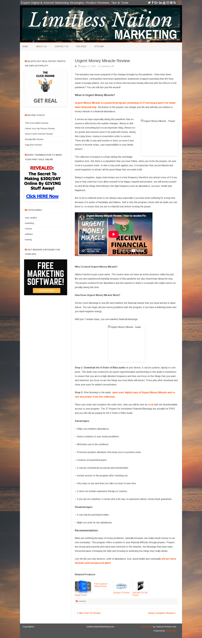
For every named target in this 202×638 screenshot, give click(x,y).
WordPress (170, 631)
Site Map (99, 46)
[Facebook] (152, 2)
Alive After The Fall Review (139, 594)
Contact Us (61, 46)
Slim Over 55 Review (89, 613)
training (28, 239)
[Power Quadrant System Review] (102, 581)
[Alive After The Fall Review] (140, 586)
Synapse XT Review (121, 593)
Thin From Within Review (36, 123)
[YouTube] (164, 2)
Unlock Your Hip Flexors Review (40, 128)
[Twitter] (149, 2)
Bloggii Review (81, 595)
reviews (82, 601)
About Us (41, 46)
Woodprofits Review (34, 139)
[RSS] (174, 2)
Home (25, 46)
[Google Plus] (156, 2)
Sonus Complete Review (161, 613)
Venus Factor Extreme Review (39, 134)
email (150, 404)
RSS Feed (81, 46)
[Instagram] (167, 2)
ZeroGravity (146, 626)
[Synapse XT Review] (121, 586)
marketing (29, 223)
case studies (31, 218)
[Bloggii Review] (83, 587)
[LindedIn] (160, 2)
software (29, 234)
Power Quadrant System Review (100, 585)
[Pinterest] (171, 2)
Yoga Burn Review (33, 145)
